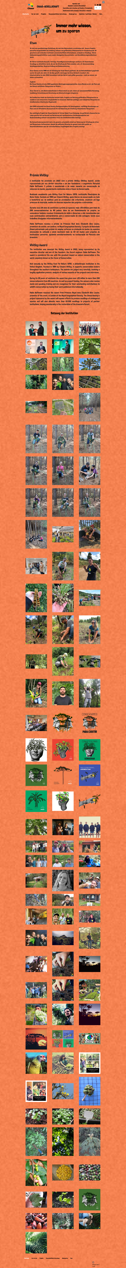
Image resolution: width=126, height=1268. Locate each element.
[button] (103, 1)
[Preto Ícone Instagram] (95, 5)
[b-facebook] (100, 5)
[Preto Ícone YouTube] (98, 5)
